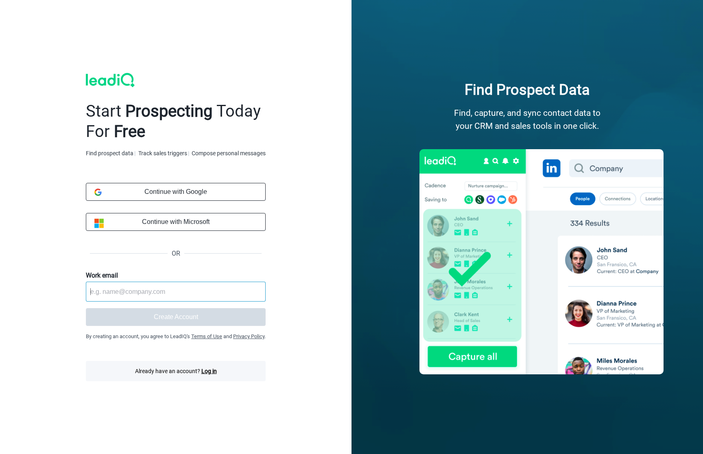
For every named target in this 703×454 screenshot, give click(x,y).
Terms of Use (206, 336)
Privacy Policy (248, 336)
